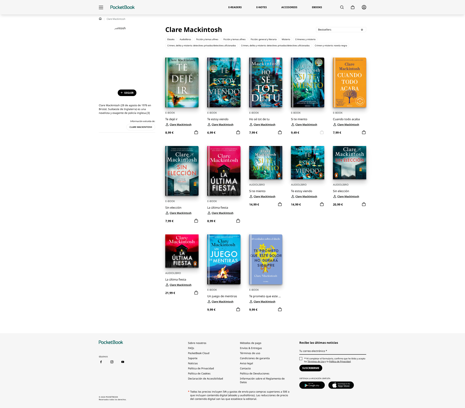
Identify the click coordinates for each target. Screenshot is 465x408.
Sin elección (173, 207)
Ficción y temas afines (207, 39)
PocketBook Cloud (198, 353)
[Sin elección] (182, 171)
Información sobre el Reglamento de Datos (262, 380)
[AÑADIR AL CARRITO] (196, 132)
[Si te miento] (307, 82)
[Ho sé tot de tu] (265, 82)
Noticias (193, 363)
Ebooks (171, 39)
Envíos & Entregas (251, 348)
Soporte (192, 358)
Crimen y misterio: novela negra (331, 45)
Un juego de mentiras (222, 296)
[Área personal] (364, 7)
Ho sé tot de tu (259, 119)
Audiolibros (185, 39)
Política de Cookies (199, 373)
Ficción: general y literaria (264, 39)
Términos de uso (250, 353)
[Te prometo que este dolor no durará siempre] (265, 259)
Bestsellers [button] (338, 29)
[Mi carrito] (353, 7)
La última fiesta (217, 207)
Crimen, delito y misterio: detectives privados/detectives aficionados (201, 45)
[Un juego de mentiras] (223, 259)
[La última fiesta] (223, 171)
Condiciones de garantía (255, 358)
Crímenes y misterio (305, 39)
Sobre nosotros (197, 343)
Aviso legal (246, 363)
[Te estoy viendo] (223, 82)
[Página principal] (122, 7)
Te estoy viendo (218, 119)
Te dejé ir (171, 119)
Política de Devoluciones (254, 373)
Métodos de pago (250, 343)
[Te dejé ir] (182, 82)
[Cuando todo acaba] (349, 82)
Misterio (286, 39)
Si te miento (299, 119)
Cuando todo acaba (346, 119)
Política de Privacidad (201, 368)
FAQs (191, 348)
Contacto (245, 368)
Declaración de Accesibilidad (205, 378)
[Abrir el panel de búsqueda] (342, 7)
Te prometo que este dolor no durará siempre (265, 296)
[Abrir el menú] (101, 7)
